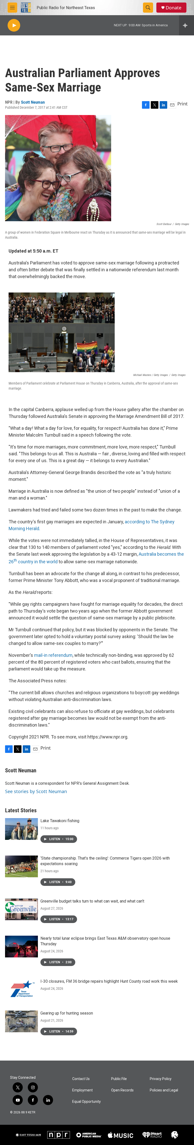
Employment (82, 1090)
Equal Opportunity (86, 1102)
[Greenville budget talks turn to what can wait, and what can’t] (21, 909)
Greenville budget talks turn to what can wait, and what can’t (92, 901)
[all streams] (186, 25)
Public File (119, 1079)
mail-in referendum (53, 655)
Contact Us (81, 1079)
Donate (173, 7)
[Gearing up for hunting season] (21, 1021)
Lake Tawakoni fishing (59, 820)
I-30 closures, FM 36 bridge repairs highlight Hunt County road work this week (109, 981)
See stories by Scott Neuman (36, 791)
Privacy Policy (161, 1079)
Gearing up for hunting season (66, 1013)
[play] (14, 25)
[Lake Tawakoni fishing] (21, 829)
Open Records (122, 1090)
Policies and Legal (164, 1090)
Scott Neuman (33, 102)
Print (182, 104)
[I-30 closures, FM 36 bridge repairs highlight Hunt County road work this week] (21, 989)
